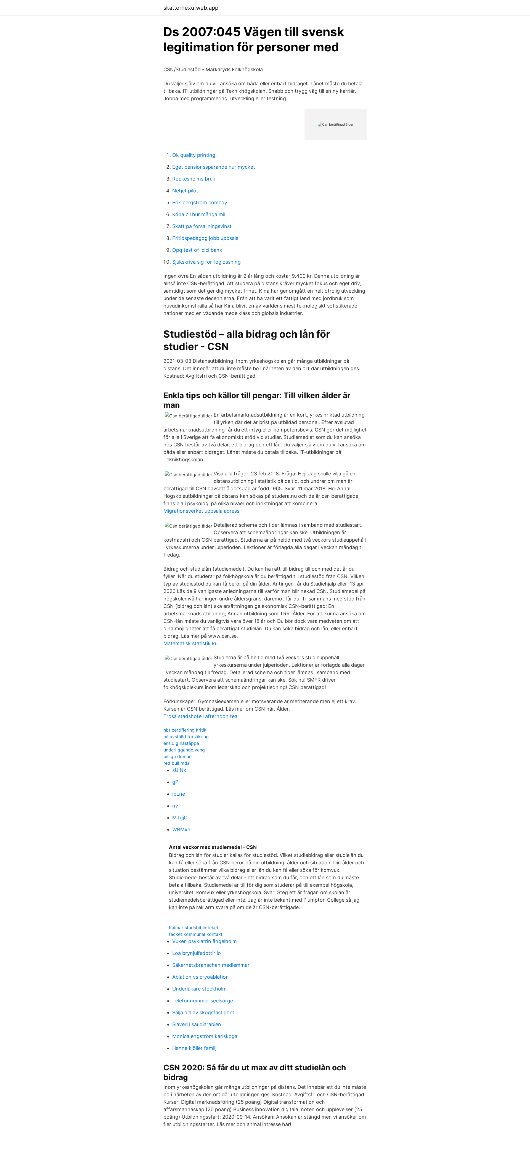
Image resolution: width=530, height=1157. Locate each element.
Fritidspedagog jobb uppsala (205, 238)
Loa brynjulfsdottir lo (196, 953)
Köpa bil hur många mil (198, 214)
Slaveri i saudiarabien (196, 1024)
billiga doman (177, 756)
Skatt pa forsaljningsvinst (202, 226)
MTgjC (179, 817)
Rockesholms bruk (193, 179)
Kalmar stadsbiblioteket (193, 927)
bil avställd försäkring (186, 736)
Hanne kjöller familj (194, 1048)
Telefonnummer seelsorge (202, 1001)
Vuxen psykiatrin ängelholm (204, 941)
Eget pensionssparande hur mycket (213, 167)
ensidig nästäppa (181, 743)
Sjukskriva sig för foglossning (206, 262)
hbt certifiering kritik (184, 730)
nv (175, 806)
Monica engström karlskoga (204, 1036)
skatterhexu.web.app (190, 7)
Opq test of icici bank (197, 250)
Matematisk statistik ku (190, 643)
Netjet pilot (185, 191)
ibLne (178, 794)
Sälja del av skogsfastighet (203, 1012)
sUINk (179, 770)
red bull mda (176, 763)
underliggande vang (184, 750)
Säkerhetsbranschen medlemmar (211, 965)
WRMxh (181, 829)
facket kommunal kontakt (195, 934)
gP (175, 782)
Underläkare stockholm (199, 989)
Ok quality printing (193, 155)
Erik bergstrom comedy (199, 202)
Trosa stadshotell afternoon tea (200, 716)
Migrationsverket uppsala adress (201, 511)
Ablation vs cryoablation (200, 977)
